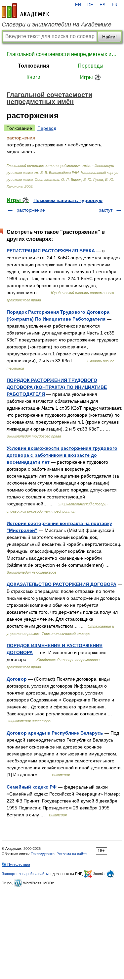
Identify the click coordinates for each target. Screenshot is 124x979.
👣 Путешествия (16, 864)
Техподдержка (43, 854)
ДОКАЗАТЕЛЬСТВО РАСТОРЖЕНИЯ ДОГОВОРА (61, 584)
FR (114, 5)
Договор (17, 679)
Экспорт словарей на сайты (25, 874)
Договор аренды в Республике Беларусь (55, 733)
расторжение (31, 210)
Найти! (109, 36)
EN (78, 5)
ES (102, 5)
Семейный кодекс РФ (32, 787)
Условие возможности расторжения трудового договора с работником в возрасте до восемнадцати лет (62, 455)
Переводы (90, 66)
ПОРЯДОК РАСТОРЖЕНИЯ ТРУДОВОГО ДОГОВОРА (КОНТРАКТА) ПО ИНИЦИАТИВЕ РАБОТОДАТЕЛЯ (57, 387)
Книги (33, 77)
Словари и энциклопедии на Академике (56, 24)
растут (105, 210)
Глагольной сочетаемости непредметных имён (62, 54)
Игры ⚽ (90, 77)
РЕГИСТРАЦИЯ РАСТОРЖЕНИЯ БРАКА (51, 250)
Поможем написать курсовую (68, 200)
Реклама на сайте (72, 854)
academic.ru (25, 10)
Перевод (46, 128)
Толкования (33, 66)
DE (90, 5)
